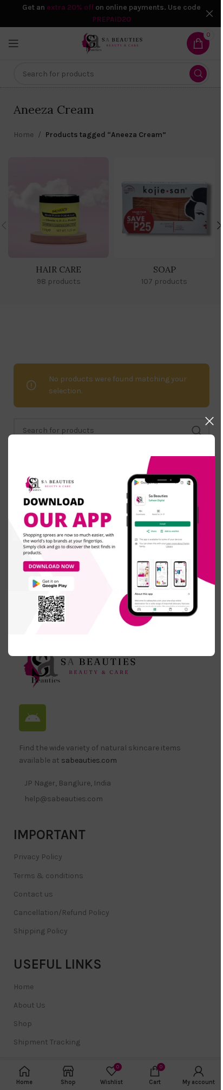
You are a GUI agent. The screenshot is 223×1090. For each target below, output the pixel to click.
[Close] (209, 420)
